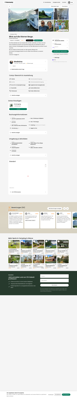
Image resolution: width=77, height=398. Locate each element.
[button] (60, 40)
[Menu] (70, 2)
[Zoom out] (45, 166)
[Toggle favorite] (10, 241)
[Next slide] (67, 208)
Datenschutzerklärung (47, 291)
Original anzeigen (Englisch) (30, 220)
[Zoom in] (45, 165)
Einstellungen (50, 394)
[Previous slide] (64, 208)
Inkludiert (18, 109)
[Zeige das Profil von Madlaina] (45, 61)
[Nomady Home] (9, 2)
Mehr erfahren (10, 396)
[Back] (9, 6)
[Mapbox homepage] (11, 187)
